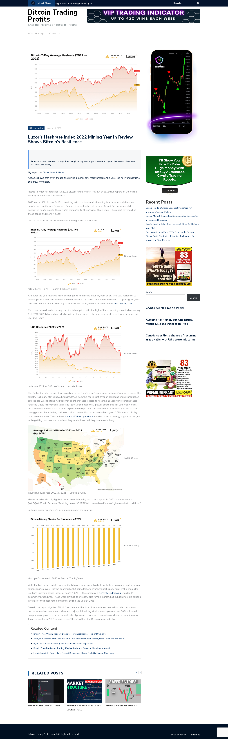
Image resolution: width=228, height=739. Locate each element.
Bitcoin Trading (36, 128)
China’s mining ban (122, 303)
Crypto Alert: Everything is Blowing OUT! (75, 3)
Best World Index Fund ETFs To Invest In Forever (170, 232)
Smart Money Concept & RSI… (45, 705)
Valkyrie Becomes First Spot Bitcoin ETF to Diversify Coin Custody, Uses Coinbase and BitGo (79, 638)
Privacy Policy (178, 734)
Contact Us (54, 33)
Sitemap (195, 734)
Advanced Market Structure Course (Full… (84, 707)
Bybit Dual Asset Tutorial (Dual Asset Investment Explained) (63, 643)
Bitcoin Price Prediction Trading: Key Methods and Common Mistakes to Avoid (72, 648)
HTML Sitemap (36, 33)
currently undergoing (110, 593)
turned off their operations (79, 416)
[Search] (198, 3)
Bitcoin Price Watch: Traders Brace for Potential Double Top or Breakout (69, 633)
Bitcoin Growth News (53, 172)
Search (149, 292)
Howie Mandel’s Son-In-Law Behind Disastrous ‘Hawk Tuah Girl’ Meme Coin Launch (75, 653)
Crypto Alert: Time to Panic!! (165, 308)
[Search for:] (183, 3)
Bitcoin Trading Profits (53, 16)
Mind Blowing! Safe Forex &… (122, 705)
